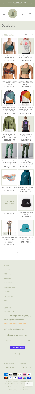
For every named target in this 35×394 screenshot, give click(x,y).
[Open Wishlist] (26, 14)
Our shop (7, 269)
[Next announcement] (31, 3)
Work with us (8, 296)
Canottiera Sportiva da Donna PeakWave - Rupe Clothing (25, 82)
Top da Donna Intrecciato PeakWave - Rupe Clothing (9, 82)
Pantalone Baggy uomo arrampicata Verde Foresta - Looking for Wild (26, 162)
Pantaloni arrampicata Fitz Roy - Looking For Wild (9, 162)
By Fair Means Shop (16, 381)
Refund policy (15, 383)
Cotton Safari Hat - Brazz (9, 202)
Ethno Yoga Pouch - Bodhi (9, 187)
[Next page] (23, 253)
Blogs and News (9, 287)
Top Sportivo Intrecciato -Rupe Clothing (9, 56)
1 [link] (12, 253)
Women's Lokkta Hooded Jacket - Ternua (25, 188)
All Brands (7, 274)
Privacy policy (13, 389)
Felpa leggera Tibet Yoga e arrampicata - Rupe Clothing (25, 109)
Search (6, 265)
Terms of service (23, 389)
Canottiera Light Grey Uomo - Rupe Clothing (25, 56)
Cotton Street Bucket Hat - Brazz (25, 213)
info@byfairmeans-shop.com (15, 323)
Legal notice (25, 387)
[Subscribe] (29, 340)
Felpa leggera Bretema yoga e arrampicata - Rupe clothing (9, 109)
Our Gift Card (8, 283)
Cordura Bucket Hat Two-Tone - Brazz (25, 238)
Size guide (7, 278)
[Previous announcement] (3, 3)
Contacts (7, 292)
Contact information (14, 387)
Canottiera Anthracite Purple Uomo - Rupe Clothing (25, 136)
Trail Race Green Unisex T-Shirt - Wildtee (9, 238)
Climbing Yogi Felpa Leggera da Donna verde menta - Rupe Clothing (9, 136)
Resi (5, 300)
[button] (4, 14)
